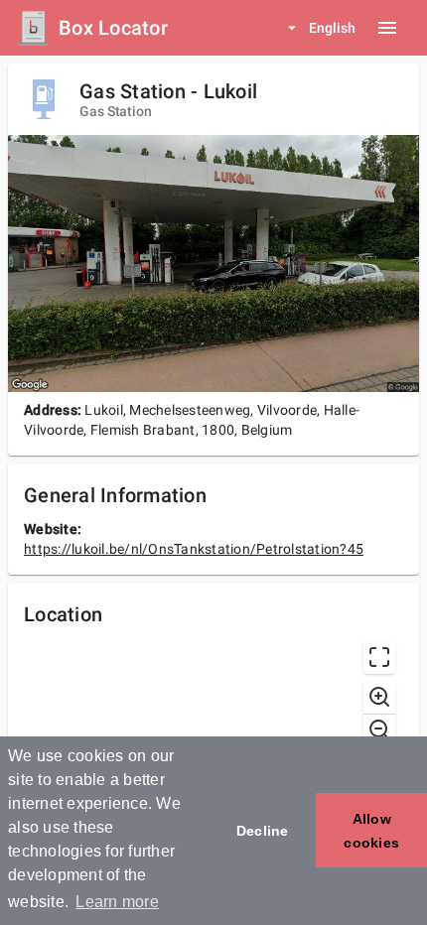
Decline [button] (262, 831)
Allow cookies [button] (371, 831)
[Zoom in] (379, 698)
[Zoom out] (379, 729)
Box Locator (113, 28)
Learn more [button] (117, 901)
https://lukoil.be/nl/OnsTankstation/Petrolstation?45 (193, 549)
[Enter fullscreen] (379, 658)
